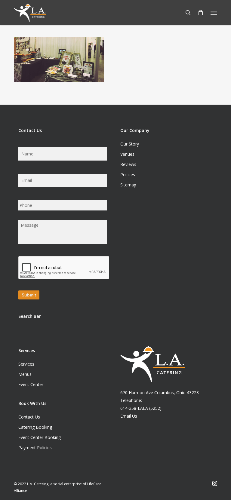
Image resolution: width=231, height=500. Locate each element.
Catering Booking (35, 427)
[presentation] (64, 268)
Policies (127, 174)
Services (26, 364)
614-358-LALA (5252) (141, 408)
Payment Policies (35, 447)
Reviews (128, 164)
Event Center (30, 384)
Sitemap (128, 185)
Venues (127, 154)
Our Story (129, 144)
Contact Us (29, 417)
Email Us (128, 416)
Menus (25, 374)
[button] (214, 13)
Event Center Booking (39, 437)
